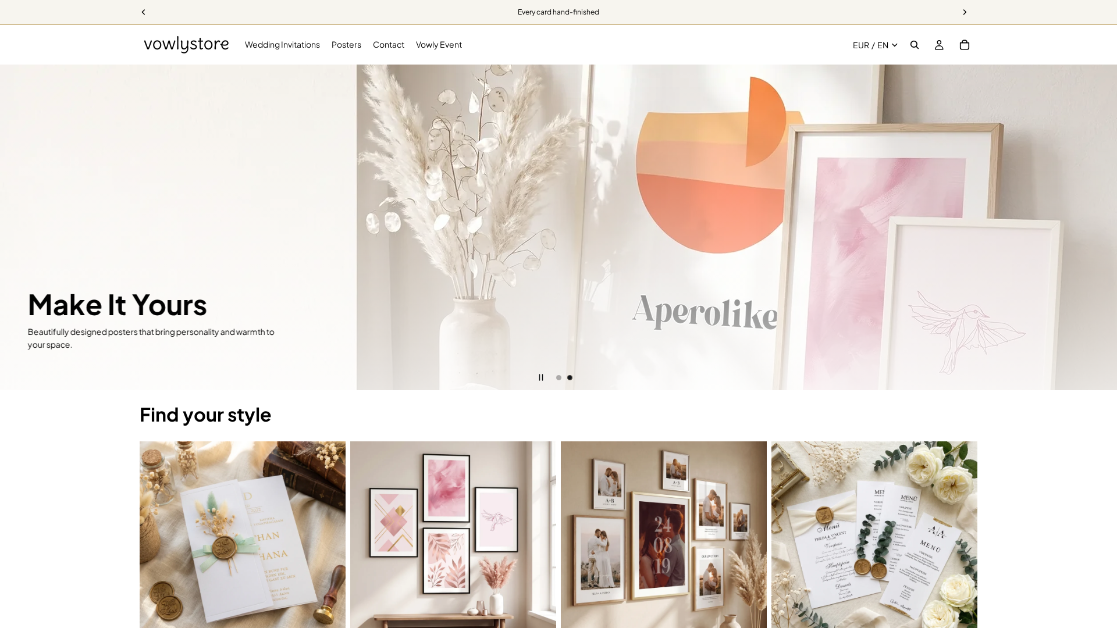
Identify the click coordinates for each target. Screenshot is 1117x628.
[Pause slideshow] (541, 377)
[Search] (914, 45)
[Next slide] (1099, 227)
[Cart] (964, 45)
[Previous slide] (17, 227)
